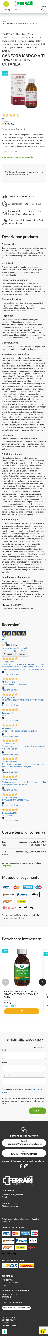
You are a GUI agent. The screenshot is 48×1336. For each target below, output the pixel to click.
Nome (4, 1063)
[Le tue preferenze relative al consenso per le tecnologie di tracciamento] (4, 1331)
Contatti (6, 1286)
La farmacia (7, 1280)
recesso (5, 1300)
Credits (5, 1323)
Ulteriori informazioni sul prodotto (17, 157)
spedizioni (6, 1297)
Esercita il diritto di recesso (16, 1308)
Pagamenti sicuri (10, 1294)
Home (4, 21)
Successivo (21, 654)
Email (4, 1050)
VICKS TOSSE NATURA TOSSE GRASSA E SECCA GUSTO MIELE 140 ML (21, 994)
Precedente (8, 654)
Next (42, 982)
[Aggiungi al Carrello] (21, 1011)
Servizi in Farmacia (10, 1283)
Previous (5, 982)
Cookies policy (8, 1320)
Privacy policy (8, 1317)
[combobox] (24, 9)
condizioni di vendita (12, 1302)
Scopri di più (7, 866)
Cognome (5, 1075)
